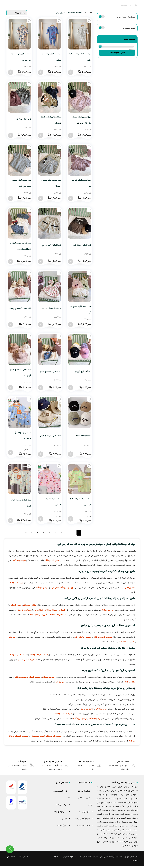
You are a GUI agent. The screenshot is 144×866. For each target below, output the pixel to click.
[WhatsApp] (10, 849)
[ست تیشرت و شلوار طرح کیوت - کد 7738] (10, 520)
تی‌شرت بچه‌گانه (80, 718)
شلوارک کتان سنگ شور (82, 245)
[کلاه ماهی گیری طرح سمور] (49, 349)
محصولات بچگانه (53, 736)
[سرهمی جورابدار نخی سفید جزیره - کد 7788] (70, 72)
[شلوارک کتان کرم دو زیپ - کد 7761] (40, 261)
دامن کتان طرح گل (23, 119)
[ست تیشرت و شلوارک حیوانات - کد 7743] (10, 452)
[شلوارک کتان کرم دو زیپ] (49, 223)
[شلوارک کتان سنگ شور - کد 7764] (70, 261)
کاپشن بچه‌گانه (42, 587)
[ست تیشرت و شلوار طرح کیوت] (19, 479)
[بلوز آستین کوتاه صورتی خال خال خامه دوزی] (79, 97)
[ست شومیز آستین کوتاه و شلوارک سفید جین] (19, 223)
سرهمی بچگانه (19, 560)
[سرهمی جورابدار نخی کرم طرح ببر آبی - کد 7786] (10, 72)
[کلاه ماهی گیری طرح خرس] (49, 412)
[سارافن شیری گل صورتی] (49, 286)
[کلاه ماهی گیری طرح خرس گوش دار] (19, 349)
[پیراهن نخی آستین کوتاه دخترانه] (49, 97)
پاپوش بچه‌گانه (21, 677)
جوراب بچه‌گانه (48, 677)
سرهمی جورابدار (61, 804)
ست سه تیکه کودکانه (17, 654)
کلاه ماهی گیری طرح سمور (50, 371)
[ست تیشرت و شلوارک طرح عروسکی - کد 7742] (70, 519)
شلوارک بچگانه (62, 825)
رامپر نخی (12, 637)
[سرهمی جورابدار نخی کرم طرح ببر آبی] (19, 34)
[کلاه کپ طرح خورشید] (79, 349)
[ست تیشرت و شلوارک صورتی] (49, 479)
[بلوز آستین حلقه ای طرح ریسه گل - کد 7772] (40, 198)
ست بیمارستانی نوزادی (27, 659)
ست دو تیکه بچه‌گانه (39, 654)
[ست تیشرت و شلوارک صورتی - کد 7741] (40, 519)
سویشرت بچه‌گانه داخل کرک (62, 587)
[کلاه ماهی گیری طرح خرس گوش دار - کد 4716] (10, 387)
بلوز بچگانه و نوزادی (82, 818)
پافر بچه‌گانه (100, 709)
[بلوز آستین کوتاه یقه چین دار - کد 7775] (70, 198)
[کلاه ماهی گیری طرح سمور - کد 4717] (40, 387)
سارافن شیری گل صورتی (51, 308)
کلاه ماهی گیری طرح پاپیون (19, 308)
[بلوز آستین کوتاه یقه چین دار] (79, 160)
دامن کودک (16, 605)
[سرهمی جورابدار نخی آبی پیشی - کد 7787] (40, 72)
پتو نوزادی (60, 682)
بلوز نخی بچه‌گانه (15, 582)
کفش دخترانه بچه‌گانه (59, 614)
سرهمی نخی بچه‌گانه (103, 637)
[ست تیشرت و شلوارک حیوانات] (19, 412)
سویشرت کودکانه (24, 610)
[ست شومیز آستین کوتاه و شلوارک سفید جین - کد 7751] (10, 261)
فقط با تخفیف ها (129, 28)
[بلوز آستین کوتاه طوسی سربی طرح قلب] (19, 160)
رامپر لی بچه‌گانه (127, 641)
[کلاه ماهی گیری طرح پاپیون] (19, 286)
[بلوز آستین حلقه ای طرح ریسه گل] (49, 160)
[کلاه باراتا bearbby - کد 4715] (70, 454)
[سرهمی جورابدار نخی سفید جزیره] (79, 34)
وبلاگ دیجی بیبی (83, 825)
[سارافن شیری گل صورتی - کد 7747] (40, 324)
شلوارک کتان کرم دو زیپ (51, 245)
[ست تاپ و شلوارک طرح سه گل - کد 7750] (70, 324)
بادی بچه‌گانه (94, 718)
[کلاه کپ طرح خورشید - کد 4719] (70, 387)
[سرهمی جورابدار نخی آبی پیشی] (49, 34)
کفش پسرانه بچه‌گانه (39, 614)
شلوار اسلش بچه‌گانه (63, 713)
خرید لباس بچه (84, 811)
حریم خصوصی (68, 856)
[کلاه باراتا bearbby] (79, 412)
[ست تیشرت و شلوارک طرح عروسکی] (79, 479)
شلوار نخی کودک (127, 587)
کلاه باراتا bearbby (83, 435)
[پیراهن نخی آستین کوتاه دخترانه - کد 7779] (40, 135)
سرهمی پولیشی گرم (82, 637)
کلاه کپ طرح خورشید (82, 371)
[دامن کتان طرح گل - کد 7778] (10, 135)
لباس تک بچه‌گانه (51, 560)
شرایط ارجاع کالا (84, 791)
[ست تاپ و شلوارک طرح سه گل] (79, 286)
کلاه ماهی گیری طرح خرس (50, 435)
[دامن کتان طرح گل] (19, 97)
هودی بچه (38, 610)
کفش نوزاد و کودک (60, 811)
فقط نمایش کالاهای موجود (125, 17)
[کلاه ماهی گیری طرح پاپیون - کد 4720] (10, 324)
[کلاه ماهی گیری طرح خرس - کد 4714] (40, 454)
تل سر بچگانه (107, 610)
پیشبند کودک (35, 677)
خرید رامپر (63, 818)
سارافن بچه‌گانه (29, 605)
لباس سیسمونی (37, 736)
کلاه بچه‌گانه (130, 682)
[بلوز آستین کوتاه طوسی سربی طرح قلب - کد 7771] (10, 198)
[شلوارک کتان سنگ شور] (79, 223)
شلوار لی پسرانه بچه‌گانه (55, 610)
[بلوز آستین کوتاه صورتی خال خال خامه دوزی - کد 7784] (70, 135)
